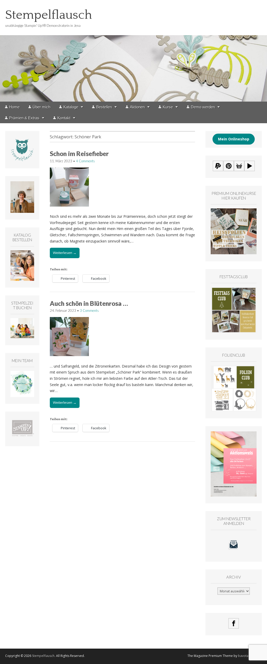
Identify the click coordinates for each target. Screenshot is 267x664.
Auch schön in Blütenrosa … (89, 303)
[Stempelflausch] (133, 51)
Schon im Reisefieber (79, 153)
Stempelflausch (48, 15)
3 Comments (89, 310)
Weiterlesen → (64, 252)
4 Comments (85, 161)
